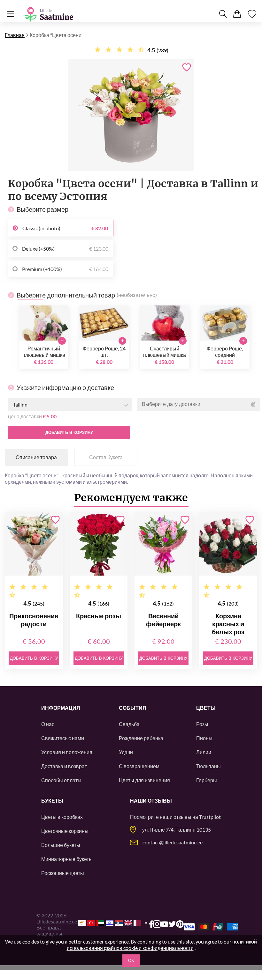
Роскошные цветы (62, 873)
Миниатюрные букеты (67, 859)
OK (131, 960)
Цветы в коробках (62, 817)
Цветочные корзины (65, 831)
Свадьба (129, 724)
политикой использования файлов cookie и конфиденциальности (162, 944)
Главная (15, 35)
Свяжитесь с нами (62, 738)
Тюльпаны (208, 766)
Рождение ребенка (141, 738)
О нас (47, 724)
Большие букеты (60, 845)
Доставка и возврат (64, 766)
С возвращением (139, 766)
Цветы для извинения (144, 780)
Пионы (204, 738)
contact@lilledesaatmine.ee (173, 842)
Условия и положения (66, 752)
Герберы (206, 780)
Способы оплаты (61, 780)
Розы (202, 724)
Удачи (126, 752)
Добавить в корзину (69, 432)
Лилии (203, 752)
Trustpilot (210, 817)
